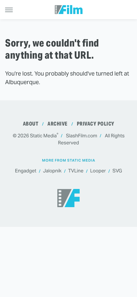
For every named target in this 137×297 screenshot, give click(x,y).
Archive (57, 123)
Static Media (43, 136)
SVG (117, 171)
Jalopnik (52, 171)
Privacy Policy (95, 123)
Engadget (25, 171)
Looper (98, 171)
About (31, 123)
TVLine (75, 171)
